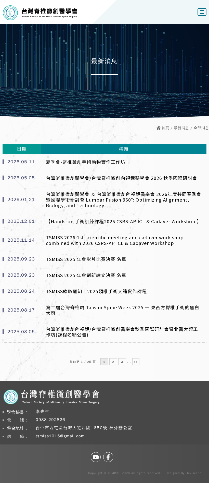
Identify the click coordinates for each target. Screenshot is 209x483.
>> (136, 362)
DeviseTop (193, 473)
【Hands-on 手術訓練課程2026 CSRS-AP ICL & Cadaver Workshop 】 (123, 221)
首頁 (165, 128)
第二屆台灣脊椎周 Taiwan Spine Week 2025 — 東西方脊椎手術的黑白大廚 (122, 310)
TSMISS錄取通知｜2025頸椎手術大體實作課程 (96, 291)
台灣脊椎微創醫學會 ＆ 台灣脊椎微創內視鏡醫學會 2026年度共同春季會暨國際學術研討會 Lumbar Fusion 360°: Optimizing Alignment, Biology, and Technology (123, 199)
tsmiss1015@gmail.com (60, 436)
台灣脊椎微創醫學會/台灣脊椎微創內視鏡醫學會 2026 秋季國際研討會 (121, 178)
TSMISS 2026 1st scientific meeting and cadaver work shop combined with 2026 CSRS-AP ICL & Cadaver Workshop (115, 240)
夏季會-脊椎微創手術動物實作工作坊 (85, 162)
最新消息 (181, 128)
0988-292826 (50, 419)
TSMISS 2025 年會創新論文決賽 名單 (86, 275)
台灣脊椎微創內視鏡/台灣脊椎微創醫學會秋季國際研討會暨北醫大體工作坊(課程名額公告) (122, 331)
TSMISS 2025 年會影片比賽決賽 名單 (86, 259)
